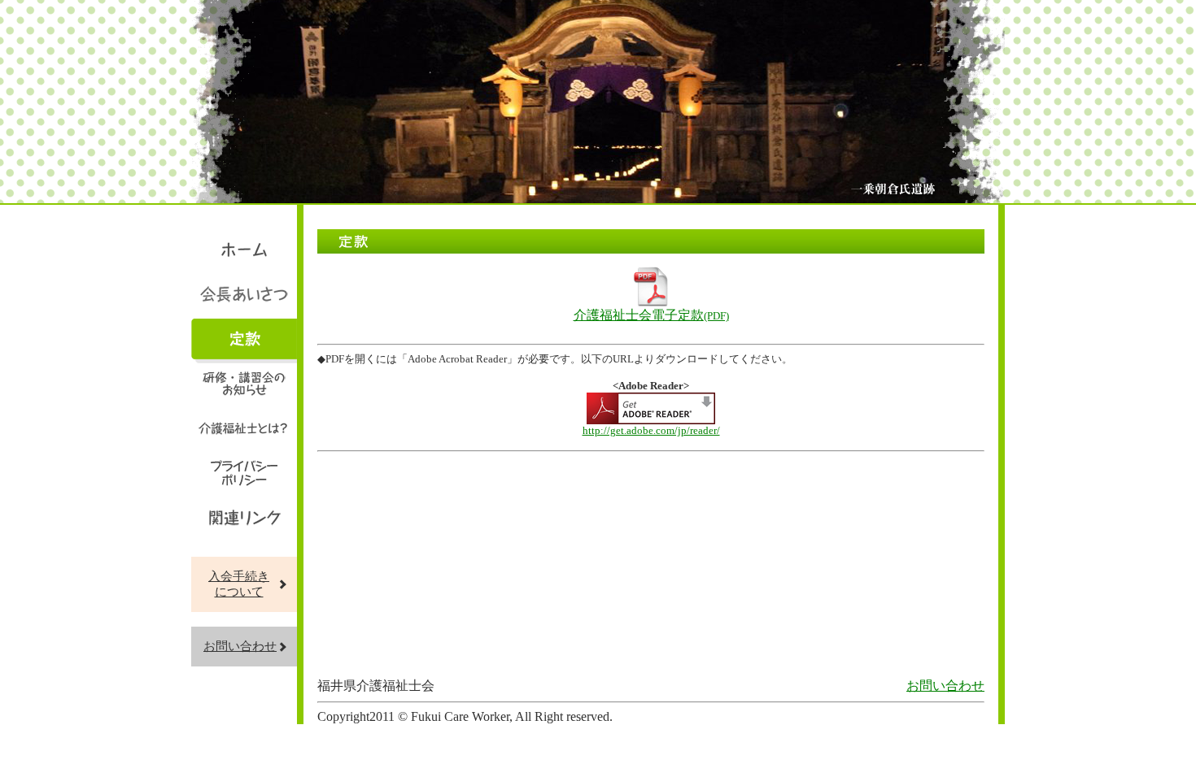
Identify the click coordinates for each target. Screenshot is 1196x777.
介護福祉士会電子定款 (651, 315)
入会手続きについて (238, 584)
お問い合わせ (240, 646)
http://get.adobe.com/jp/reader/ (651, 430)
